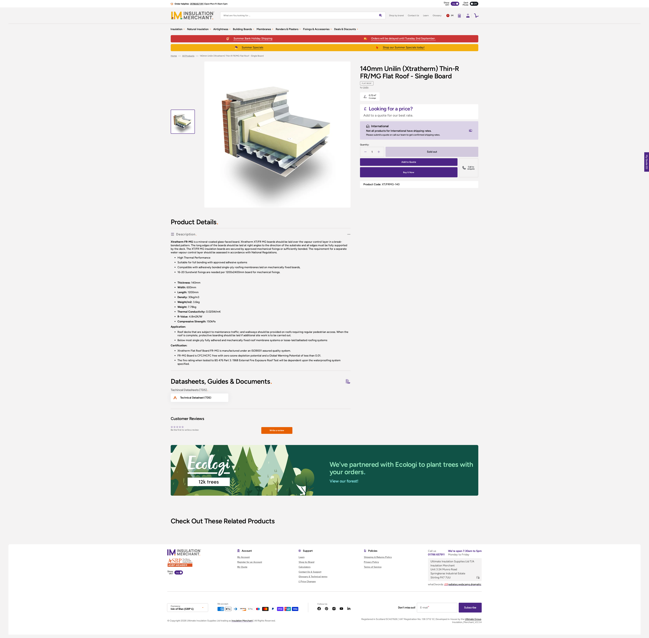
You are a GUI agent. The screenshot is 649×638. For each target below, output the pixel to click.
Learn (302, 557)
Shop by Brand (306, 562)
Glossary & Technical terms (313, 576)
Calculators (304, 567)
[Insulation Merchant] (193, 15)
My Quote (242, 567)
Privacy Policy (371, 562)
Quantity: (364, 144)
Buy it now (408, 172)
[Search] (381, 15)
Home (174, 56)
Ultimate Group (473, 619)
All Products (188, 56)
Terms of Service (372, 567)
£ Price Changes (307, 581)
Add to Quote (408, 162)
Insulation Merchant (242, 620)
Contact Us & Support (310, 572)
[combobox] (303, 15)
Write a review (277, 430)
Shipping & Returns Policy (378, 557)
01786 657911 (436, 554)
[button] (467, 15)
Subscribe (470, 607)
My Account (243, 557)
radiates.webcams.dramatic (462, 584)
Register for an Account (249, 562)
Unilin (365, 87)
